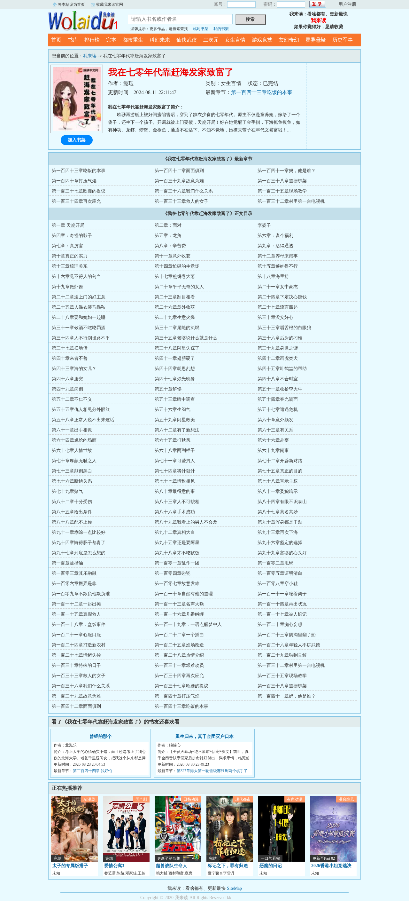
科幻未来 (160, 40)
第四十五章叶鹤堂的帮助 (282, 368)
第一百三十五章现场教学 (282, 191)
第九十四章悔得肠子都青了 (78, 542)
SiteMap (234, 888)
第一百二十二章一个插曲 (179, 634)
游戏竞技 (262, 40)
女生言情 (235, 40)
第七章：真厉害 (67, 245)
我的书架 (221, 29)
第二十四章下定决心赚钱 (282, 297)
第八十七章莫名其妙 (278, 512)
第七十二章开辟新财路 (280, 460)
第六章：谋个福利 (275, 235)
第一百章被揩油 (67, 563)
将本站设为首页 (71, 4)
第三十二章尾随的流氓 (177, 327)
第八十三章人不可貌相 (177, 501)
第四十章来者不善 (70, 358)
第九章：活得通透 (275, 245)
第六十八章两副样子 (175, 450)
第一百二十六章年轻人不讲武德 (289, 645)
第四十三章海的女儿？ (74, 368)
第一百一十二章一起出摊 (76, 604)
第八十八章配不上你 (72, 522)
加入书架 (77, 140)
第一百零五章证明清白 (280, 573)
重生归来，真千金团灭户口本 (204, 736)
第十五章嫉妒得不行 (278, 266)
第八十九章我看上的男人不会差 (186, 522)
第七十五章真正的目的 (280, 471)
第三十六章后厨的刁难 (280, 338)
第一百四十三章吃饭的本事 (261, 92)
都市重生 (133, 40)
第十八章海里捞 (273, 276)
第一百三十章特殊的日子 (76, 665)
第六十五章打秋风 (172, 440)
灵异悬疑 (315, 40)
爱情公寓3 (114, 865)
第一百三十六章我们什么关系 (184, 191)
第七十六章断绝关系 (72, 481)
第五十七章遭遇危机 (278, 409)
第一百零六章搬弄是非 (74, 583)
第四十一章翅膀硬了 (175, 358)
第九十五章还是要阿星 (177, 542)
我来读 (83, 20)
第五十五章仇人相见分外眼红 (81, 409)
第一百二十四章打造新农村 (78, 645)
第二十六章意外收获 (175, 307)
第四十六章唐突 (67, 378)
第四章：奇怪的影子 (72, 235)
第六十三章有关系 (275, 430)
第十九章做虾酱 (67, 286)
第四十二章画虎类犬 (278, 358)
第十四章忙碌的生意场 (177, 266)
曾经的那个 (100, 736)
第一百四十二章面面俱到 (179, 170)
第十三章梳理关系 (70, 266)
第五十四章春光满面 (278, 399)
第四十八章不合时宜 (278, 378)
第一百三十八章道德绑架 (282, 180)
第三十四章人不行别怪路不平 (81, 338)
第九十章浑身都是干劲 (280, 522)
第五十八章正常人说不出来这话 (83, 419)
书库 (73, 40)
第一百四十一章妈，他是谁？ (287, 170)
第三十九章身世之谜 (278, 348)
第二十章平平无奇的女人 (179, 286)
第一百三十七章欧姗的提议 (78, 191)
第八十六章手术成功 (175, 512)
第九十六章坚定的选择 (280, 542)
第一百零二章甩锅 (275, 563)
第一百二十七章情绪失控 (76, 655)
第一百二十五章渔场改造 (179, 645)
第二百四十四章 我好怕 (92, 771)
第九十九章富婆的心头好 (282, 552)
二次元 (211, 40)
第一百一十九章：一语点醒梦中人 (188, 624)
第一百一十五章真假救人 (76, 614)
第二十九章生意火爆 (175, 317)
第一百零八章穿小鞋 (278, 583)
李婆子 (264, 225)
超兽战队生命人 (171, 865)
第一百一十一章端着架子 (282, 593)
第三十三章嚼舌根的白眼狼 (284, 327)
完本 (111, 40)
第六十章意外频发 (275, 419)
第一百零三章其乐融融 (74, 573)
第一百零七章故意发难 (177, 583)
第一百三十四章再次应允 (76, 201)
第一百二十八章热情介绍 (179, 655)
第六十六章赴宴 (273, 440)
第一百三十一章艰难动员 (179, 665)
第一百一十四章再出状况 (282, 604)
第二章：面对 (168, 225)
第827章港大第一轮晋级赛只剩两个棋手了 (212, 771)
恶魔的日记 (270, 865)
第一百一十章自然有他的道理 (184, 593)
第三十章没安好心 (275, 317)
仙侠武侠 (186, 40)
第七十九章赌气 (67, 491)
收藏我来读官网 (109, 4)
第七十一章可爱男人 (175, 460)
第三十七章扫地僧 (70, 348)
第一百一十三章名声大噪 (179, 604)
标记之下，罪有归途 (228, 865)
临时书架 (200, 29)
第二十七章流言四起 (278, 307)
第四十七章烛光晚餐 (175, 378)
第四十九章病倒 (67, 389)
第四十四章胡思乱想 (175, 368)
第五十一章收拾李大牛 (280, 389)
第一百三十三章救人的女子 (181, 201)
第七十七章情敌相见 (175, 481)
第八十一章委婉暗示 (278, 491)
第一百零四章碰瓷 (172, 573)
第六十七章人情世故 (72, 450)
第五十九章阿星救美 (175, 419)
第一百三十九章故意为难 (179, 180)
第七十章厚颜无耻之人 (74, 460)
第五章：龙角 (168, 235)
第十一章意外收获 (172, 256)
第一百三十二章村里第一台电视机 (291, 201)
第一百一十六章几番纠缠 (179, 614)
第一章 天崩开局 (68, 225)
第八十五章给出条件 (72, 512)
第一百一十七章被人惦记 (282, 614)
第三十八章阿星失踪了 (177, 348)
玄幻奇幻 (289, 40)
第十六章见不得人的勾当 (76, 276)
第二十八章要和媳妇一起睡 (78, 317)
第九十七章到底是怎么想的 (78, 552)
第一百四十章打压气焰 (74, 180)
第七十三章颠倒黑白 (72, 471)
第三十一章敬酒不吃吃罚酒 (78, 327)
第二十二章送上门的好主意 (78, 297)
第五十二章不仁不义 (72, 399)
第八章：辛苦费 (170, 245)
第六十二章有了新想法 (177, 430)
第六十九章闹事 (273, 450)
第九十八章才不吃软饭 (177, 552)
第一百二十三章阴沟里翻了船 (287, 634)
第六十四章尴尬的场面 (74, 440)
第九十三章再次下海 (278, 532)
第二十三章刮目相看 (175, 297)
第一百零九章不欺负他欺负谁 (81, 593)
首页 (56, 40)
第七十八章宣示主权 (278, 481)
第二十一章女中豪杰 (278, 286)
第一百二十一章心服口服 (76, 634)
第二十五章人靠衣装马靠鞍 (78, 307)
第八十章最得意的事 (175, 491)
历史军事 (342, 40)
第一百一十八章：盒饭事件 (78, 624)
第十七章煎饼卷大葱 (175, 276)
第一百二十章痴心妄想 (280, 624)
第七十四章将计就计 (175, 471)
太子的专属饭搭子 (70, 865)
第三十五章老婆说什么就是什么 (186, 338)
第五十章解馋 (168, 389)
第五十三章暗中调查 (175, 399)
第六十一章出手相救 (72, 430)
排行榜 (92, 40)
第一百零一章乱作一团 (177, 563)
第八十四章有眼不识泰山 (282, 501)
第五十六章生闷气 (172, 409)
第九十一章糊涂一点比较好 (78, 532)
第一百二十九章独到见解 (282, 655)
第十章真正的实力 (70, 256)
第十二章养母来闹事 (278, 256)
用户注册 (347, 4)
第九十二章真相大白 (175, 532)
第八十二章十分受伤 (72, 501)
